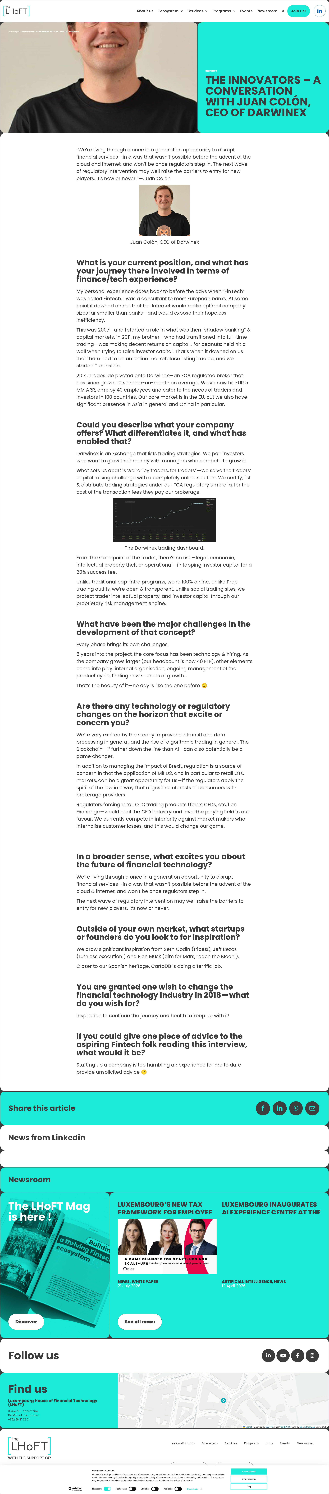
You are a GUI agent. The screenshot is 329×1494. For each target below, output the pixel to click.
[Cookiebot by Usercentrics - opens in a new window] (75, 1489)
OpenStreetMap (307, 1426)
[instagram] (312, 1355)
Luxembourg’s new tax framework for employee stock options (165, 1212)
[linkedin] (268, 1355)
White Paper (145, 1281)
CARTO (269, 1426)
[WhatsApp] (296, 1108)
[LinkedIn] (279, 1108)
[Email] (312, 1108)
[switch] (132, 1489)
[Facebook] (263, 1108)
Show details (192, 1489)
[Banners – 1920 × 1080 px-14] (167, 1220)
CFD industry (156, 811)
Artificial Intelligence (247, 1281)
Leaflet (248, 1426)
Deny (249, 1486)
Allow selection (249, 1479)
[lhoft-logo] (16, 7)
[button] (283, 11)
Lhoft (10, 32)
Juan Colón (157, 178)
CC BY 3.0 (285, 1426)
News (124, 1281)
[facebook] (297, 1355)
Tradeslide (107, 365)
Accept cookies (249, 1471)
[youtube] (283, 1355)
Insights (16, 32)
